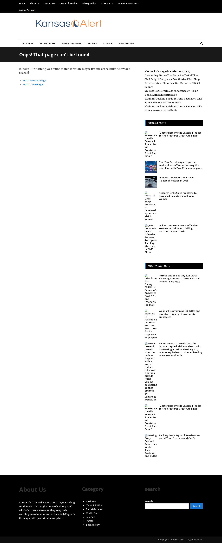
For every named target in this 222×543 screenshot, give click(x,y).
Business (27, 43)
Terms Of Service (68, 3)
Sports (92, 43)
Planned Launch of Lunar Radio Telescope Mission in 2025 (176, 179)
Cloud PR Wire (94, 505)
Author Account (27, 9)
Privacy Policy (89, 3)
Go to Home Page (33, 84)
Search (149, 501)
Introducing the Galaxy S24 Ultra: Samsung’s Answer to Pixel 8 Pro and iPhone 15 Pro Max (179, 278)
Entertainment (71, 43)
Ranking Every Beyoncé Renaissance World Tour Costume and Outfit (179, 437)
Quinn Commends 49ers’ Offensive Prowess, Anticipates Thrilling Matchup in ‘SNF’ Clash (178, 228)
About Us (34, 3)
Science (107, 43)
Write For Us (107, 3)
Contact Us (49, 3)
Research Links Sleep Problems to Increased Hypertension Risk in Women (178, 195)
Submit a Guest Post (128, 3)
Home (22, 3)
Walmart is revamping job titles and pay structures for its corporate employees (179, 313)
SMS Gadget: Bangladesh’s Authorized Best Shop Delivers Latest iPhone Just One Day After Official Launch (172, 83)
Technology (47, 43)
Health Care (126, 43)
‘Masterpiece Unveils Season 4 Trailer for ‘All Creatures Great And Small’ (180, 134)
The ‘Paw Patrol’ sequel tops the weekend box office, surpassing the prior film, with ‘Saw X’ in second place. (181, 165)
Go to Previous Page (34, 80)
